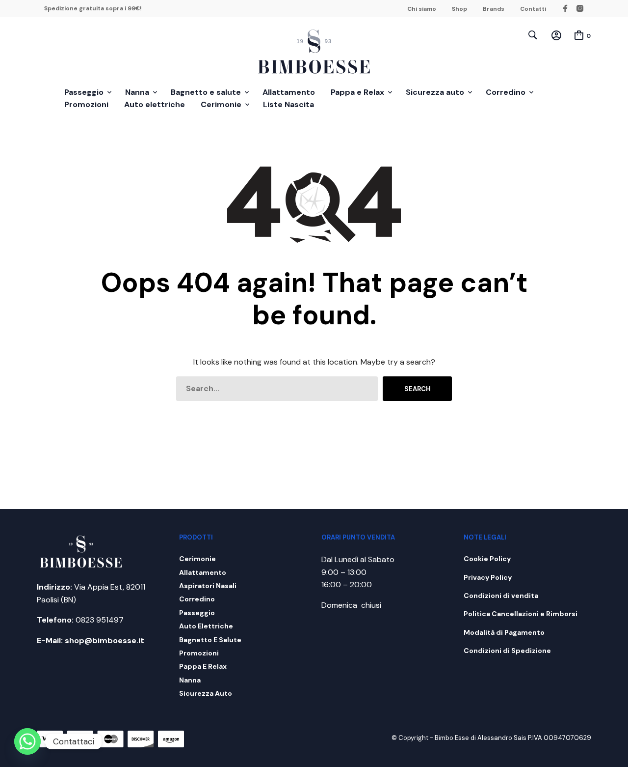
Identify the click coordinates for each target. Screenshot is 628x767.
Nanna (137, 92)
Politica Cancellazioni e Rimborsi (520, 613)
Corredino (505, 92)
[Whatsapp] (27, 741)
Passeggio (84, 92)
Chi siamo (421, 9)
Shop (459, 9)
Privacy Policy (488, 577)
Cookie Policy (487, 558)
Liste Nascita (288, 104)
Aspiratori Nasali (207, 585)
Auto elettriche (154, 104)
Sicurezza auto (435, 92)
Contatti (533, 9)
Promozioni (86, 104)
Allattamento (288, 92)
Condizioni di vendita (501, 595)
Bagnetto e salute (206, 92)
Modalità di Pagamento (504, 632)
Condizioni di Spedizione (507, 650)
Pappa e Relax (357, 92)
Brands (493, 9)
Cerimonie (221, 104)
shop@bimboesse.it (104, 640)
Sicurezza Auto (205, 693)
